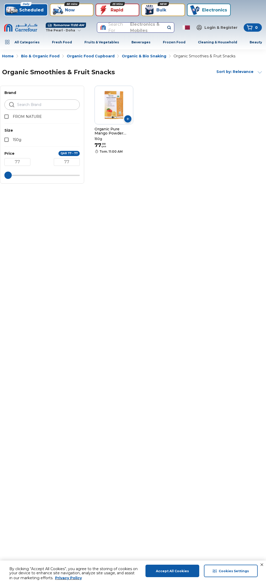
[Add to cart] (128, 119)
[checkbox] (6, 116)
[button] (262, 565)
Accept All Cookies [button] (172, 571)
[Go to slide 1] (113, 117)
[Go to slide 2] (115, 117)
